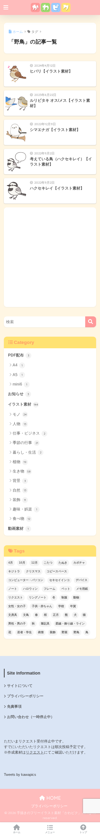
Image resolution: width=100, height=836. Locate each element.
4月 (10, 562)
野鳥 (76, 632)
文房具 (12, 615)
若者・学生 (24, 632)
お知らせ (18, 394)
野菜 (64, 632)
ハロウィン (30, 588)
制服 (64, 597)
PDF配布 (18, 355)
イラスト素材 (23, 404)
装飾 (19, 500)
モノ (20, 414)
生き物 (22, 471)
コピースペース (57, 571)
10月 (22, 562)
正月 (56, 615)
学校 (61, 606)
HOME (53, 798)
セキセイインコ (59, 580)
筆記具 (45, 623)
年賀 (73, 606)
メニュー (50, 832)
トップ (83, 832)
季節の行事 (25, 443)
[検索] (90, 321)
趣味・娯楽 (25, 509)
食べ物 (21, 518)
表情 (41, 632)
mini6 (20, 384)
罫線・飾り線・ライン (70, 623)
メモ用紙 (82, 588)
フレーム (49, 588)
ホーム (16, 832)
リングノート (37, 597)
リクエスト (15, 597)
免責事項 (14, 706)
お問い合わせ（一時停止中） (30, 717)
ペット (65, 588)
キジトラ (14, 571)
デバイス (81, 580)
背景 (19, 481)
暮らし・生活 (27, 452)
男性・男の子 (17, 623)
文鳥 (26, 615)
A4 (18, 365)
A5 (18, 375)
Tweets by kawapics (20, 775)
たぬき (62, 562)
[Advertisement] (50, 257)
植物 (19, 462)
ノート (12, 588)
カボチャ (79, 562)
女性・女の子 (17, 606)
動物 (76, 597)
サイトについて (20, 686)
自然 (19, 490)
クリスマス (33, 571)
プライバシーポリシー (25, 696)
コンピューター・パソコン (25, 580)
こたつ (48, 562)
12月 (34, 562)
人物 (19, 424)
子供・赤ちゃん (42, 606)
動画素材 (18, 528)
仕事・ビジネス (29, 433)
